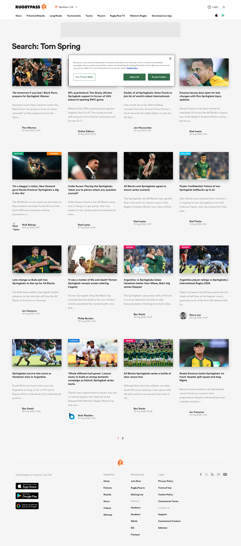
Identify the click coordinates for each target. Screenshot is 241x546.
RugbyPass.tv (138, 487)
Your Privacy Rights (84, 77)
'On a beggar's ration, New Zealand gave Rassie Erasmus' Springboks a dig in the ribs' (35, 189)
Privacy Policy (165, 481)
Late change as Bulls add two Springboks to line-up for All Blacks (33, 281)
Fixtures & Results (36, 15)
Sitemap (107, 514)
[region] (121, 70)
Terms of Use (165, 487)
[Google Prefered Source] (48, 506)
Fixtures (107, 487)
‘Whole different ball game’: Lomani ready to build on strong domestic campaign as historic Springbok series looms (91, 379)
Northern (135, 507)
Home (106, 481)
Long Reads (56, 15)
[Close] (170, 58)
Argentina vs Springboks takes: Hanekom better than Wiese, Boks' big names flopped (147, 283)
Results (107, 494)
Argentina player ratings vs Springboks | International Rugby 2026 (204, 281)
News (19, 15)
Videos (107, 508)
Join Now (136, 481)
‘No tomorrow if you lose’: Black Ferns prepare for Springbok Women (34, 94)
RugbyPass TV (117, 15)
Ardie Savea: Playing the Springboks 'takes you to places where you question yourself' (92, 189)
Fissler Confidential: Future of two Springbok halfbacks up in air (200, 187)
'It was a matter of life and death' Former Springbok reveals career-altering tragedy (92, 283)
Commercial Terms (168, 501)
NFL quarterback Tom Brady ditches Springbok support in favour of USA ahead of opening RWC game (90, 96)
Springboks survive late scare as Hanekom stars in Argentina (31, 375)
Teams (89, 15)
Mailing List (137, 494)
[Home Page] (31, 7)
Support (162, 514)
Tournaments (74, 15)
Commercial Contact (169, 521)
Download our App (162, 15)
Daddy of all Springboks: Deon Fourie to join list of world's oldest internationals (148, 94)
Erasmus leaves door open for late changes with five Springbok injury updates (200, 96)
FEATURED (54, 153)
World (134, 521)
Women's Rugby (138, 15)
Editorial (162, 527)
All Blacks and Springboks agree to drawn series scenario (145, 187)
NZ (132, 527)
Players (101, 15)
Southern (135, 514)
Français (135, 534)
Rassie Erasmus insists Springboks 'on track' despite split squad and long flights (202, 377)
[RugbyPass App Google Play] (48, 496)
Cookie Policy (165, 494)
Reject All (134, 77)
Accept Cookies (159, 77)
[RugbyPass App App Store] (48, 486)
